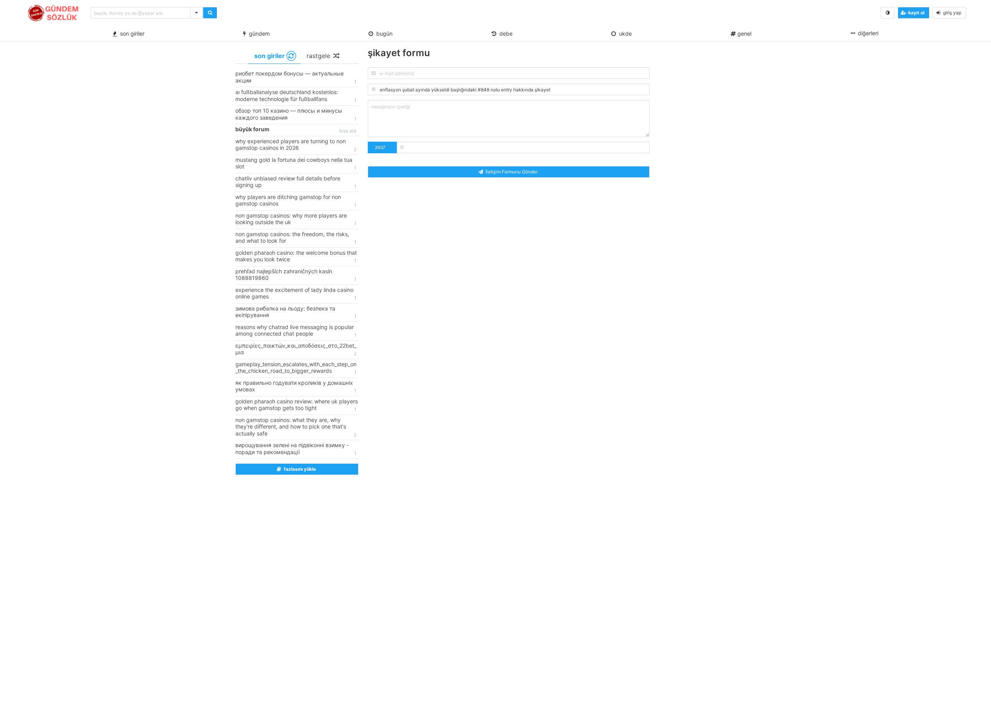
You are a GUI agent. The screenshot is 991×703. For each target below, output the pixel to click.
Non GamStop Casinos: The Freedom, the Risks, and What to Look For (296, 238)
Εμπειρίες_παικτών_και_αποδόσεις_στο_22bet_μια (296, 349)
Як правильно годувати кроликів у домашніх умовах (296, 386)
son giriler (130, 33)
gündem (258, 33)
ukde (624, 33)
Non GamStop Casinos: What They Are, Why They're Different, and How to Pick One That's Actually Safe (296, 427)
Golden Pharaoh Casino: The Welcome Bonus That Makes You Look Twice (296, 256)
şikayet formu (399, 52)
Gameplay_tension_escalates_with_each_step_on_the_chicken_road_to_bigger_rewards (296, 368)
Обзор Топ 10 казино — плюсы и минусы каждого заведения (296, 114)
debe (504, 33)
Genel (743, 33)
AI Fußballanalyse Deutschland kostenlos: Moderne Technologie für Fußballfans (296, 96)
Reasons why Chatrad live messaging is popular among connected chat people (296, 331)
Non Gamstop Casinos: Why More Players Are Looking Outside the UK (296, 219)
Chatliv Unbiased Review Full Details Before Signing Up (296, 182)
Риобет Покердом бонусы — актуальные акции (296, 77)
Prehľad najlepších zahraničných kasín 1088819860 (296, 275)
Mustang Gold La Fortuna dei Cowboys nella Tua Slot (296, 163)
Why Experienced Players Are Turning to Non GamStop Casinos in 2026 (296, 145)
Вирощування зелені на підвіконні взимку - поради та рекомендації (296, 449)
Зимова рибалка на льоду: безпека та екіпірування (296, 312)
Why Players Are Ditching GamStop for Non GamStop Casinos (296, 201)
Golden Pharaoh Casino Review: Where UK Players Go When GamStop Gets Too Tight (296, 405)
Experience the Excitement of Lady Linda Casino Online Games (296, 293)
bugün (383, 33)
